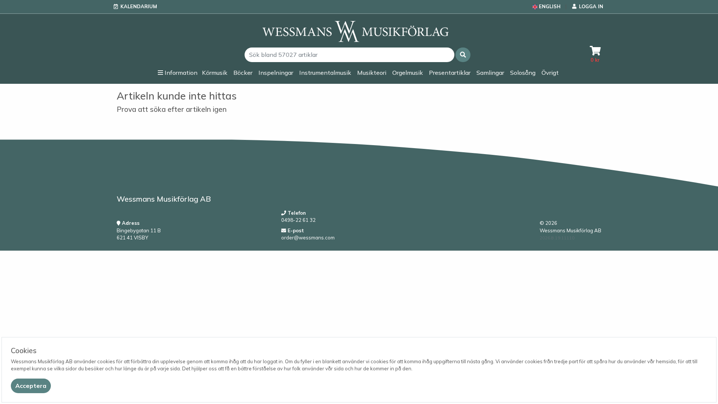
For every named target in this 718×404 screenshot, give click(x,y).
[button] (462, 55)
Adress (129, 223)
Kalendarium (138, 6)
